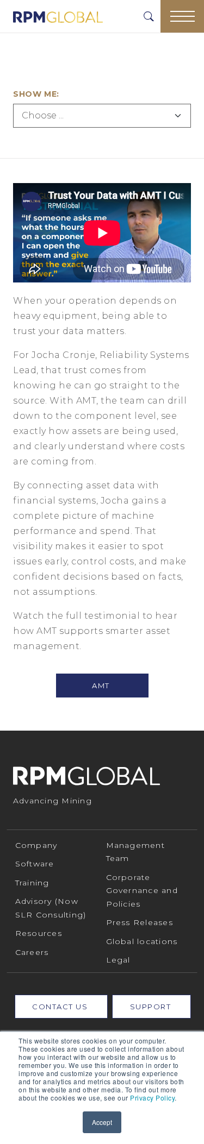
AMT (102, 685)
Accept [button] (102, 1122)
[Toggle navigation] (182, 16)
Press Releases (140, 922)
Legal (118, 960)
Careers (32, 952)
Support (152, 1006)
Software (34, 864)
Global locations (142, 941)
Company (36, 845)
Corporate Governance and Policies (142, 890)
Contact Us (61, 1006)
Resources (38, 933)
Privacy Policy (152, 1097)
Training (32, 883)
